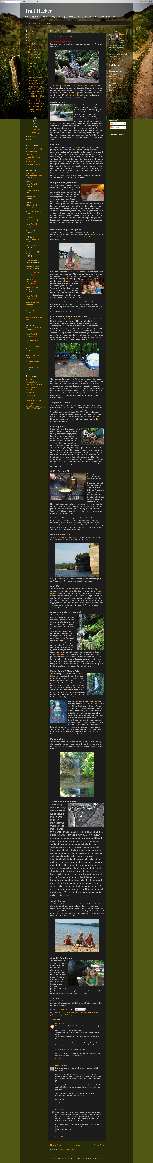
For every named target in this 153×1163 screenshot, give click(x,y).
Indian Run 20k (31, 334)
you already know (59, 86)
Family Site (37, 23)
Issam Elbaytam (31, 392)
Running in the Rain (36, 72)
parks (96, 1012)
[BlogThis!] (78, 1009)
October (33, 60)
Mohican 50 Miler (32, 266)
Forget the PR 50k (32, 273)
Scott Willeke (30, 390)
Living (68, 1012)
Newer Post (55, 1145)
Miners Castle (92, 704)
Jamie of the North (32, 406)
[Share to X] (80, 1009)
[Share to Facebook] (82, 1009)
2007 (30, 136)
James (57, 1023)
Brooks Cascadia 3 (36, 69)
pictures (53, 1015)
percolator (79, 168)
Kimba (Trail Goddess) (33, 401)
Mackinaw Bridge (94, 235)
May (31, 121)
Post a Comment (59, 1136)
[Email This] (76, 1009)
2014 (30, 34)
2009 (30, 49)
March (32, 127)
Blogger (99, 1158)
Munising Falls (60, 746)
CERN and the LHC (36, 106)
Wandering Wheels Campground (72, 319)
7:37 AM (58, 1102)
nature (77, 1012)
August (32, 66)
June (32, 118)
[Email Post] (71, 1009)
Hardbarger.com (31, 151)
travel (69, 1015)
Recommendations (36, 101)
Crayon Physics (34, 83)
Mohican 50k (30, 231)
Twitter (31, 75)
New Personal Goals (36, 104)
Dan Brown (29, 379)
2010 (30, 46)
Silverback (59, 1065)
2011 (30, 43)
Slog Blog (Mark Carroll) (34, 385)
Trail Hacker (38, 10)
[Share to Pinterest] (84, 1009)
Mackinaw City (73, 272)
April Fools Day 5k (33, 355)
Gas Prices (33, 80)
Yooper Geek (97, 417)
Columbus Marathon (33, 245)
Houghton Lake (55, 123)
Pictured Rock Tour (65, 537)
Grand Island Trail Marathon (83, 86)
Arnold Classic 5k (32, 368)
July (31, 115)
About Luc (48, 23)
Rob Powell (29, 403)
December (34, 54)
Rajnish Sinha (30, 395)
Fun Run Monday (35, 78)
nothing (83, 1012)
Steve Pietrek (30, 398)
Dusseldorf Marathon (34, 175)
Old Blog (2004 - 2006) (34, 149)
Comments (116, 127)
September (34, 63)
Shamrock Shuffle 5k (33, 361)
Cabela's (76, 147)
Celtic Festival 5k (32, 340)
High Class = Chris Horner (35, 87)
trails (64, 1015)
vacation (75, 1015)
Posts (114, 123)
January (33, 133)
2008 (30, 52)
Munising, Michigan (74, 95)
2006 (30, 139)
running (59, 1015)
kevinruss (83, 1158)
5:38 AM (58, 1058)
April (31, 124)
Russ (57, 1109)
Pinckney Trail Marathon (35, 311)
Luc (122, 34)
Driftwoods (66, 281)
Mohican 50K (31, 196)
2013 (30, 37)
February (33, 130)
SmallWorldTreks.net (33, 164)
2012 (30, 40)
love (72, 1012)
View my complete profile (118, 59)
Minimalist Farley (32, 382)
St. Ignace (76, 281)
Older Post (99, 1145)
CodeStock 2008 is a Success (36, 97)
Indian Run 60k (31, 260)
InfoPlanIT (29, 154)
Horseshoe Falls (62, 654)
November (34, 57)
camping (57, 1012)
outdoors (90, 1012)
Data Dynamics (31, 161)
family (63, 1012)
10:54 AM (58, 1132)
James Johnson (31, 387)
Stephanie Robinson (33, 409)
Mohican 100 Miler (32, 190)
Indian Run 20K (31, 184)
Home (27, 23)
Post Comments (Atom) (68, 1149)
